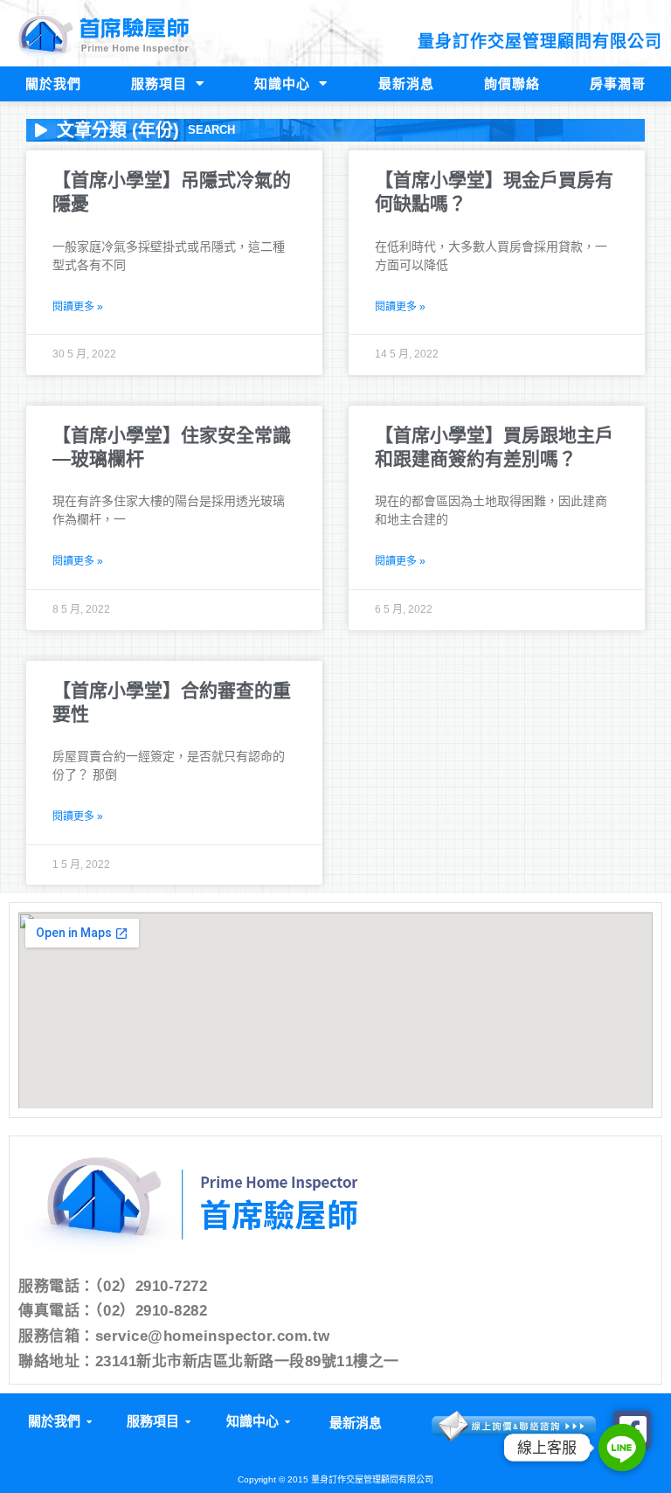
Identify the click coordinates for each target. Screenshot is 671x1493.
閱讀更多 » (77, 307)
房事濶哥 (618, 83)
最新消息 (406, 83)
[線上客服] (622, 1447)
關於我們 (53, 83)
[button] (58, 1422)
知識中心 (282, 83)
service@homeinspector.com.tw (212, 1336)
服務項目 (159, 83)
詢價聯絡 (512, 83)
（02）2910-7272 (151, 1286)
